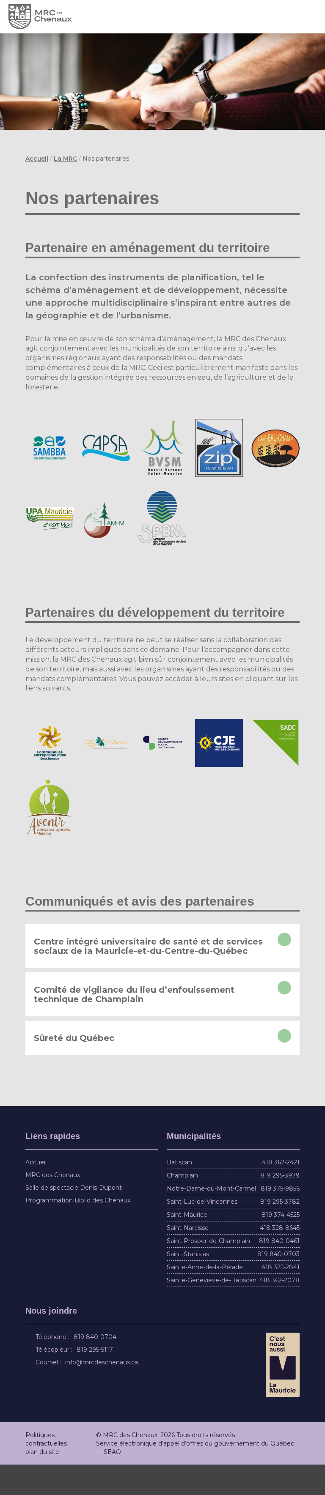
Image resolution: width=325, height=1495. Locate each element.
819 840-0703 (278, 1284)
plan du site (42, 1482)
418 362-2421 (281, 1193)
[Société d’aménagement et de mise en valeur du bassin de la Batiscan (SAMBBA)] (49, 463)
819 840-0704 (96, 1367)
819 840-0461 (279, 1271)
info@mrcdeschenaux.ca (102, 1392)
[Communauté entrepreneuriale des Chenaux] (49, 773)
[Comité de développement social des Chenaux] (162, 773)
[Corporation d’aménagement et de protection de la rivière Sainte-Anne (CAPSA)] (106, 463)
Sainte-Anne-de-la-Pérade (205, 1297)
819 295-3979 (280, 1206)
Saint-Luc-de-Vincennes (202, 1232)
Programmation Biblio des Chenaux (77, 1231)
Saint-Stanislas (188, 1284)
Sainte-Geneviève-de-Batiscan (211, 1310)
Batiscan (179, 1193)
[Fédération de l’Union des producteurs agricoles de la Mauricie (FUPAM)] (49, 534)
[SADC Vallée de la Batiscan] (275, 773)
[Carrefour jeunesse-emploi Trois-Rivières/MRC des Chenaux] (219, 773)
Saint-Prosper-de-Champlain (208, 1271)
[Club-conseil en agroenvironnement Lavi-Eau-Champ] (275, 463)
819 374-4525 (281, 1245)
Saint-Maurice (187, 1245)
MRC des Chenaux (52, 1205)
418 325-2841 (281, 1297)
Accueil (36, 158)
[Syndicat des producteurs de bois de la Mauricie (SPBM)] (162, 533)
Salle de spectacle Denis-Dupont (73, 1218)
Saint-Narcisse (188, 1258)
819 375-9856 (280, 1219)
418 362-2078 (279, 1310)
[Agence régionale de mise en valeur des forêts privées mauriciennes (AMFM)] (106, 533)
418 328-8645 (280, 1258)
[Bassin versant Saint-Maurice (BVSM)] (162, 463)
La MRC (65, 158)
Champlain (182, 1206)
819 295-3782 (280, 1232)
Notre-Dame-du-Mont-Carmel (211, 1219)
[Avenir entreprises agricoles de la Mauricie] (49, 837)
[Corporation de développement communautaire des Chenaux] (106, 773)
